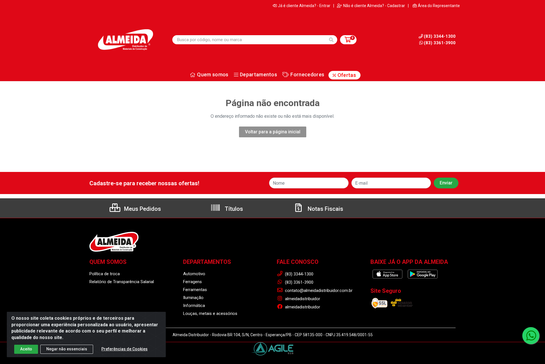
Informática (194, 305)
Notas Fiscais (324, 208)
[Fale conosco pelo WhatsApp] (530, 335)
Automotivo (194, 273)
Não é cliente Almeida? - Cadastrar (374, 6)
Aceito (26, 349)
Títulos (233, 208)
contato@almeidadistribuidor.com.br (318, 290)
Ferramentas (195, 289)
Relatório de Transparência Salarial (121, 281)
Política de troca (104, 273)
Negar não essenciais (66, 349)
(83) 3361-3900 (440, 42)
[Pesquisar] (331, 39)
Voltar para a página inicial (272, 131)
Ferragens (192, 281)
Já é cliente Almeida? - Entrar (304, 6)
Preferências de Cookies (124, 349)
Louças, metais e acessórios (210, 313)
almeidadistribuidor (302, 298)
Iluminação (193, 297)
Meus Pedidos (142, 208)
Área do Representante (439, 6)
